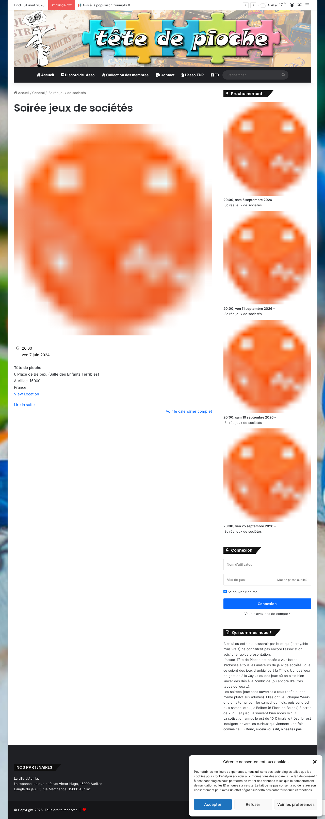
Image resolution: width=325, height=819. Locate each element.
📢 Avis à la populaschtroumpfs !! (103, 5)
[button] (314, 761)
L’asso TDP (194, 75)
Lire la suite (24, 404)
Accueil (47, 75)
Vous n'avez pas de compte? (267, 614)
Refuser (253, 804)
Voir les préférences (296, 804)
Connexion (267, 603)
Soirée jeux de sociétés (243, 205)
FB (216, 75)
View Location (26, 394)
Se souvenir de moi (242, 592)
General (38, 93)
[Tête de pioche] (162, 38)
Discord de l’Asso (79, 75)
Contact (167, 75)
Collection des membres (127, 75)
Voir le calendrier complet (189, 411)
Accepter (212, 804)
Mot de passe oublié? (292, 580)
